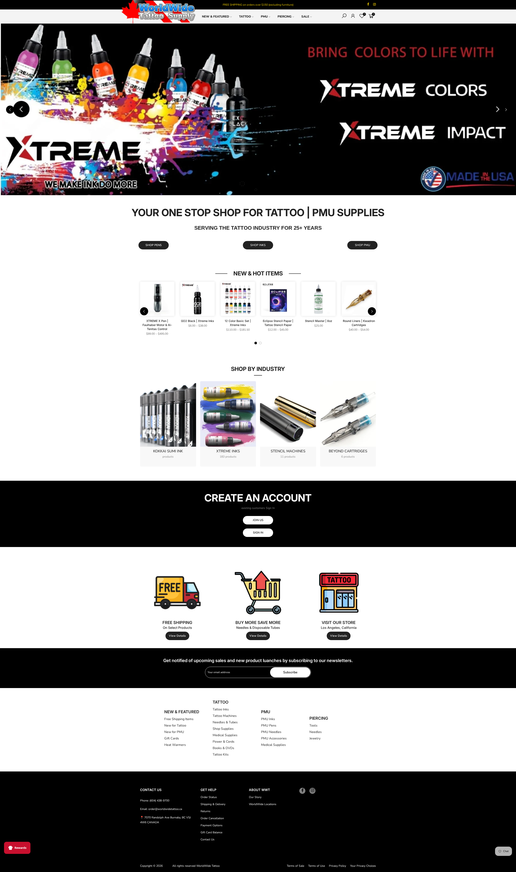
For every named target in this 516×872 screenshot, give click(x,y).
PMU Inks (268, 719)
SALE (305, 17)
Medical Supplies (225, 735)
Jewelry (314, 738)
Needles (315, 732)
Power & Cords (223, 741)
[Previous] (10, 110)
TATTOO (245, 17)
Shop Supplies (223, 729)
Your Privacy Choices (363, 866)
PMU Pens (268, 725)
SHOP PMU (362, 245)
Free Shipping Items (179, 719)
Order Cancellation (212, 818)
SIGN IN (258, 533)
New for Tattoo (175, 725)
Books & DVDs (223, 748)
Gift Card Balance (211, 832)
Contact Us (207, 839)
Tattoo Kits (221, 754)
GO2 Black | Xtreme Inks (197, 321)
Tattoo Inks (221, 709)
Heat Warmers (175, 745)
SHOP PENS (154, 245)
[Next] (506, 110)
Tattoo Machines (225, 716)
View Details (177, 636)
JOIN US (258, 520)
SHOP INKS (258, 245)
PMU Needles (271, 732)
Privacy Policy (337, 866)
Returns (205, 811)
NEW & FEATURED (215, 17)
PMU (264, 17)
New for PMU (174, 732)
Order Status (209, 797)
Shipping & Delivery (213, 804)
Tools (313, 725)
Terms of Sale (295, 866)
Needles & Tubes (225, 722)
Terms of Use (316, 866)
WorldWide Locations (262, 804)
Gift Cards (171, 738)
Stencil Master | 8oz (318, 321)
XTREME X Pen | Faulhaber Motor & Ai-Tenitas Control (157, 325)
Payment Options (212, 825)
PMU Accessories (274, 738)
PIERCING (284, 17)
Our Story (255, 797)
